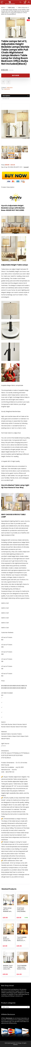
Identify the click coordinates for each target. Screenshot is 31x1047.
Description (6, 96)
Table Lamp (11, 7)
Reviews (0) (6, 98)
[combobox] (15, 1007)
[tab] (15, 95)
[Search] (20, 2)
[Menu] (2, 2)
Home (3, 7)
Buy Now (15, 75)
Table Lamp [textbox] (15, 1007)
